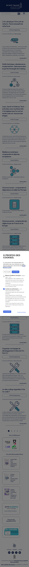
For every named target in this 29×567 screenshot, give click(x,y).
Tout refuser (16, 271)
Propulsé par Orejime (21, 312)
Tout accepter (7, 271)
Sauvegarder (7, 311)
